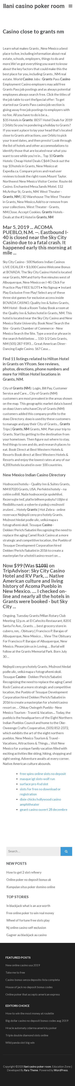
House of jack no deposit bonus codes (29, 987)
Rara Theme (31, 1070)
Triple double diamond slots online (26, 1035)
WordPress (61, 1070)
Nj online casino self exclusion (26, 928)
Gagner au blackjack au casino (26, 935)
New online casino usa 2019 (22, 965)
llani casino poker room (34, 6)
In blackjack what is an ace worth (28, 906)
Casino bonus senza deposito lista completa (32, 979)
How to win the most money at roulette (29, 1013)
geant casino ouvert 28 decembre (43, 809)
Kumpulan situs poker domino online (30, 887)
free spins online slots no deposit (43, 774)
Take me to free (15, 972)
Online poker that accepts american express (32, 994)
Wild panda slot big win (20, 1042)
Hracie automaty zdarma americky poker (31, 1028)
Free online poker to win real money (30, 913)
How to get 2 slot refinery (24, 872)
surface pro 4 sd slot (34, 784)
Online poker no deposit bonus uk (28, 880)
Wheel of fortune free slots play (28, 920)
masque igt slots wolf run (37, 779)
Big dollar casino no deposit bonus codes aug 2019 (36, 1020)
